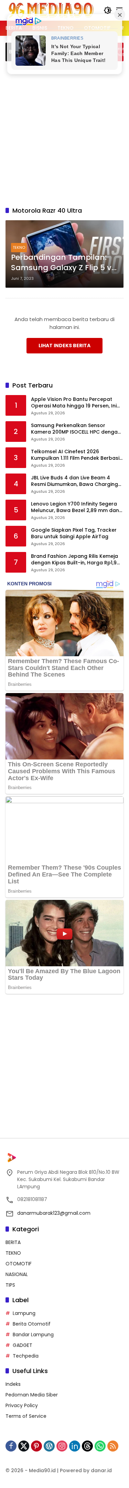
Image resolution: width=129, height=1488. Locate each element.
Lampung (24, 1313)
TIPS (10, 1285)
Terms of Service (26, 1416)
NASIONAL (17, 1274)
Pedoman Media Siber (32, 1394)
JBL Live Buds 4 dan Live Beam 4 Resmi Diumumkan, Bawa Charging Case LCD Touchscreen (74, 481)
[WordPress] (49, 1446)
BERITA (13, 1242)
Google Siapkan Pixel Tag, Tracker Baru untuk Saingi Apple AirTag (74, 533)
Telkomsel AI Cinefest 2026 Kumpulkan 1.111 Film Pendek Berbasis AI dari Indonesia (76, 455)
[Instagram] (61, 1446)
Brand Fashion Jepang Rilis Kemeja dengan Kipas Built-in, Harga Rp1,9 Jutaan (74, 559)
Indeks (13, 1384)
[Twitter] (23, 1446)
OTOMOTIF (19, 1263)
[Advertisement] (64, 132)
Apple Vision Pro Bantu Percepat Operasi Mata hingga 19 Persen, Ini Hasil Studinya (74, 403)
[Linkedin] (74, 1446)
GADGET (22, 1345)
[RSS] (112, 1446)
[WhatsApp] (100, 1446)
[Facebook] (11, 1446)
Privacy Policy (22, 1405)
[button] (108, 10)
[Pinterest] (36, 1446)
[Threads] (87, 1446)
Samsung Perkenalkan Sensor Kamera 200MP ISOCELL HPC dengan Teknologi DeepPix (76, 429)
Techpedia (26, 1355)
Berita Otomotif (32, 1323)
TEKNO (19, 247)
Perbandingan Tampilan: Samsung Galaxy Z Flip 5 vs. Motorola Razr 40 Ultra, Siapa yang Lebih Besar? (64, 263)
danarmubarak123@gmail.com (53, 1213)
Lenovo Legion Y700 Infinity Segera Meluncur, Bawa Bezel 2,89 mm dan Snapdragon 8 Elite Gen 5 (75, 507)
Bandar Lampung (33, 1334)
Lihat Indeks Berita (64, 345)
